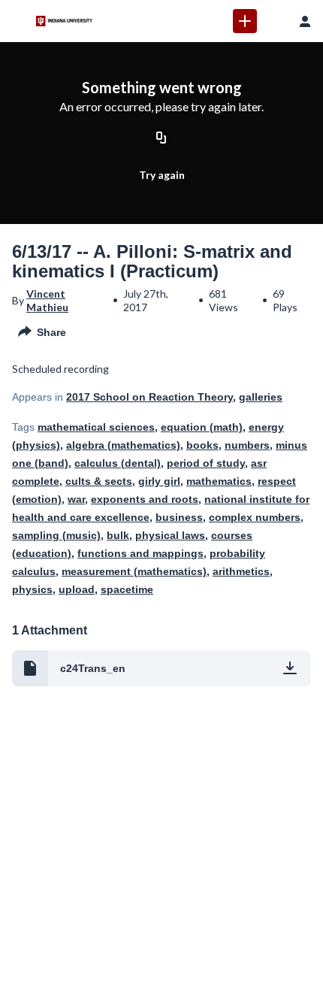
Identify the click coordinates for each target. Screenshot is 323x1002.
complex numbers (254, 517)
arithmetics (241, 571)
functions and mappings (140, 553)
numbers (247, 445)
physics (32, 589)
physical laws (170, 535)
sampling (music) (56, 535)
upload (77, 589)
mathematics (219, 481)
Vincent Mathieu (47, 300)
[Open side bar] (18, 21)
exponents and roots (144, 499)
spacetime (127, 589)
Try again (162, 174)
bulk (118, 535)
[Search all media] (275, 21)
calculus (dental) (117, 463)
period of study (206, 463)
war (76, 499)
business (179, 517)
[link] (245, 21)
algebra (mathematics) (123, 445)
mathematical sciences (96, 427)
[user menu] (305, 21)
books (202, 445)
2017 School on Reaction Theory (149, 397)
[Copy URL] (161, 139)
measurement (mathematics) (134, 571)
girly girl (159, 481)
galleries (260, 397)
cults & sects (98, 481)
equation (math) (202, 427)
